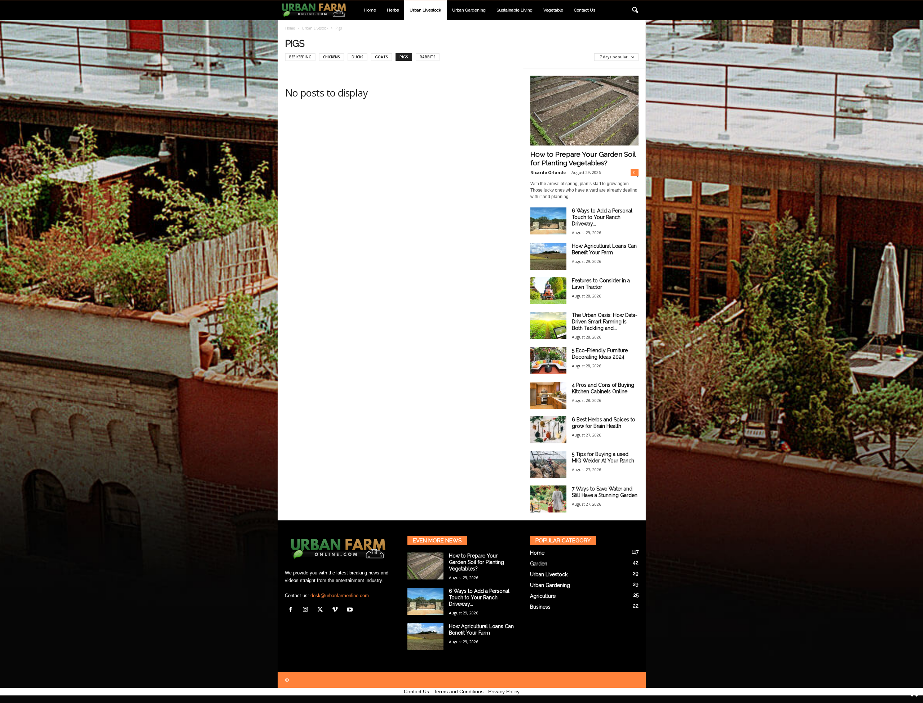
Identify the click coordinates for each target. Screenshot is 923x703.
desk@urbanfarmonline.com (339, 595)
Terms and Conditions (458, 691)
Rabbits (428, 56)
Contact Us (416, 691)
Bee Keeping (300, 56)
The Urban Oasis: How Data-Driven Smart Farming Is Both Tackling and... (604, 321)
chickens (331, 56)
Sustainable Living (514, 10)
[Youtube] (350, 610)
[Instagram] (307, 610)
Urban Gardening (469, 10)
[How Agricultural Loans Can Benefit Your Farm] (548, 256)
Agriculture (543, 596)
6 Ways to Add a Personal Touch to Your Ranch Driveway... (602, 217)
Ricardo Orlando (548, 172)
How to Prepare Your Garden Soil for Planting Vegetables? (476, 562)
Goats (381, 56)
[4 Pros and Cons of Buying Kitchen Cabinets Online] (548, 395)
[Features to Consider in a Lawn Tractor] (548, 290)
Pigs (403, 56)
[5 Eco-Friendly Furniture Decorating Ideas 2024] (548, 360)
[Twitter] (321, 610)
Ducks (357, 56)
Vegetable (553, 10)
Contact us (584, 10)
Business (540, 607)
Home (370, 10)
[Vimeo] (336, 610)
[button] (635, 10)
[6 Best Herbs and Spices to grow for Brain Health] (548, 429)
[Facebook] (292, 610)
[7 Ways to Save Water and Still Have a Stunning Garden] (548, 498)
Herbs (393, 10)
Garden (538, 564)
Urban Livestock (425, 10)
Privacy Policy (504, 691)
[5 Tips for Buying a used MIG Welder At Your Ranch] (548, 464)
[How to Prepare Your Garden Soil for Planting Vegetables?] (584, 110)
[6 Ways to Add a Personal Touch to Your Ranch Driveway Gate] (548, 220)
